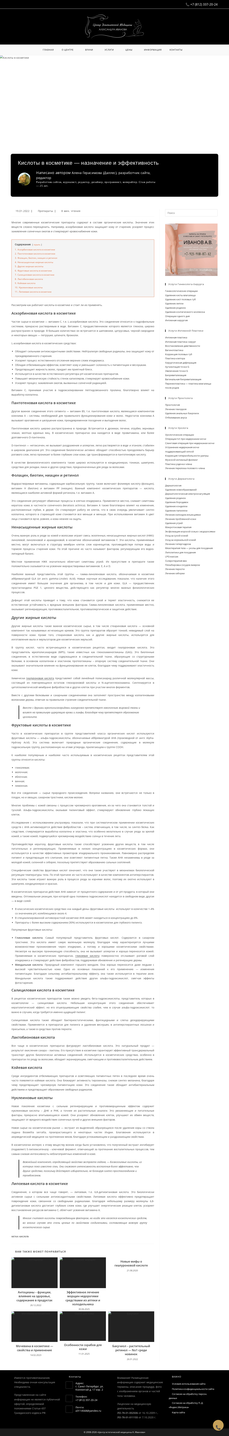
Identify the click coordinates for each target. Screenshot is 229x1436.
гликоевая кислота (87, 955)
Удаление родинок (175, 307)
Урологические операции (179, 434)
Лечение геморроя (175, 409)
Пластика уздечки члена (178, 464)
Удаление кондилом (176, 506)
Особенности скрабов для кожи (83, 1347)
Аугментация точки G (177, 366)
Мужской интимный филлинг (181, 459)
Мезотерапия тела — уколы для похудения (189, 548)
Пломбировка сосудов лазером (182, 565)
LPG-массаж (171, 556)
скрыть (37, 244)
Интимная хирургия (176, 320)
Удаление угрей (174, 523)
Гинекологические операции (181, 291)
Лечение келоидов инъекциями (183, 514)
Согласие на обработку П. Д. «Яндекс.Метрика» (186, 1405)
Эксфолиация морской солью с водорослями (190, 531)
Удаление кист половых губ (180, 299)
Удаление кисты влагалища (180, 295)
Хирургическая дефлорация (180, 362)
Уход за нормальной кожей (180, 539)
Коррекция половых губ (178, 354)
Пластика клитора (175, 358)
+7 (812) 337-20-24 (204, 4)
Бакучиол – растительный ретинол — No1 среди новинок (131, 1350)
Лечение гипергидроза (178, 544)
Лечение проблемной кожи (180, 519)
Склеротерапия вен (176, 560)
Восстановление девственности (182, 345)
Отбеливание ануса (176, 417)
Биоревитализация (175, 375)
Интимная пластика (176, 337)
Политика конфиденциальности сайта (193, 1389)
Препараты (45, 211)
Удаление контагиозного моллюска (185, 311)
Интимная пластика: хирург (180, 341)
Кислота (24, 1236)
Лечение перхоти (175, 569)
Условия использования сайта (188, 1383)
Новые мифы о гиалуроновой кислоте (131, 1263)
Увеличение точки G (176, 371)
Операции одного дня (177, 316)
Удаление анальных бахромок (182, 413)
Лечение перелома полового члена (185, 468)
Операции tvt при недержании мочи (185, 438)
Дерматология (173, 485)
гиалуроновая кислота (40, 678)
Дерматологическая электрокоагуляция (187, 493)
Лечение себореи (175, 573)
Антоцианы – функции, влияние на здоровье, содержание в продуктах (34, 1296)
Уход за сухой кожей (176, 535)
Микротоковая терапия (178, 527)
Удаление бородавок (176, 502)
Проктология (172, 404)
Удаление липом (174, 303)
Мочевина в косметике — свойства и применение (34, 1348)
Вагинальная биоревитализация (183, 379)
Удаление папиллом (176, 510)
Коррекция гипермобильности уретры (187, 455)
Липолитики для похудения (180, 552)
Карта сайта (178, 1412)
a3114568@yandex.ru (88, 1410)
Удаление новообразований (181, 489)
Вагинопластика (174, 350)
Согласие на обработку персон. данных (188, 1396)
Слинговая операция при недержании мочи (189, 443)
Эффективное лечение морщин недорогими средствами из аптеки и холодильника (82, 1298)
